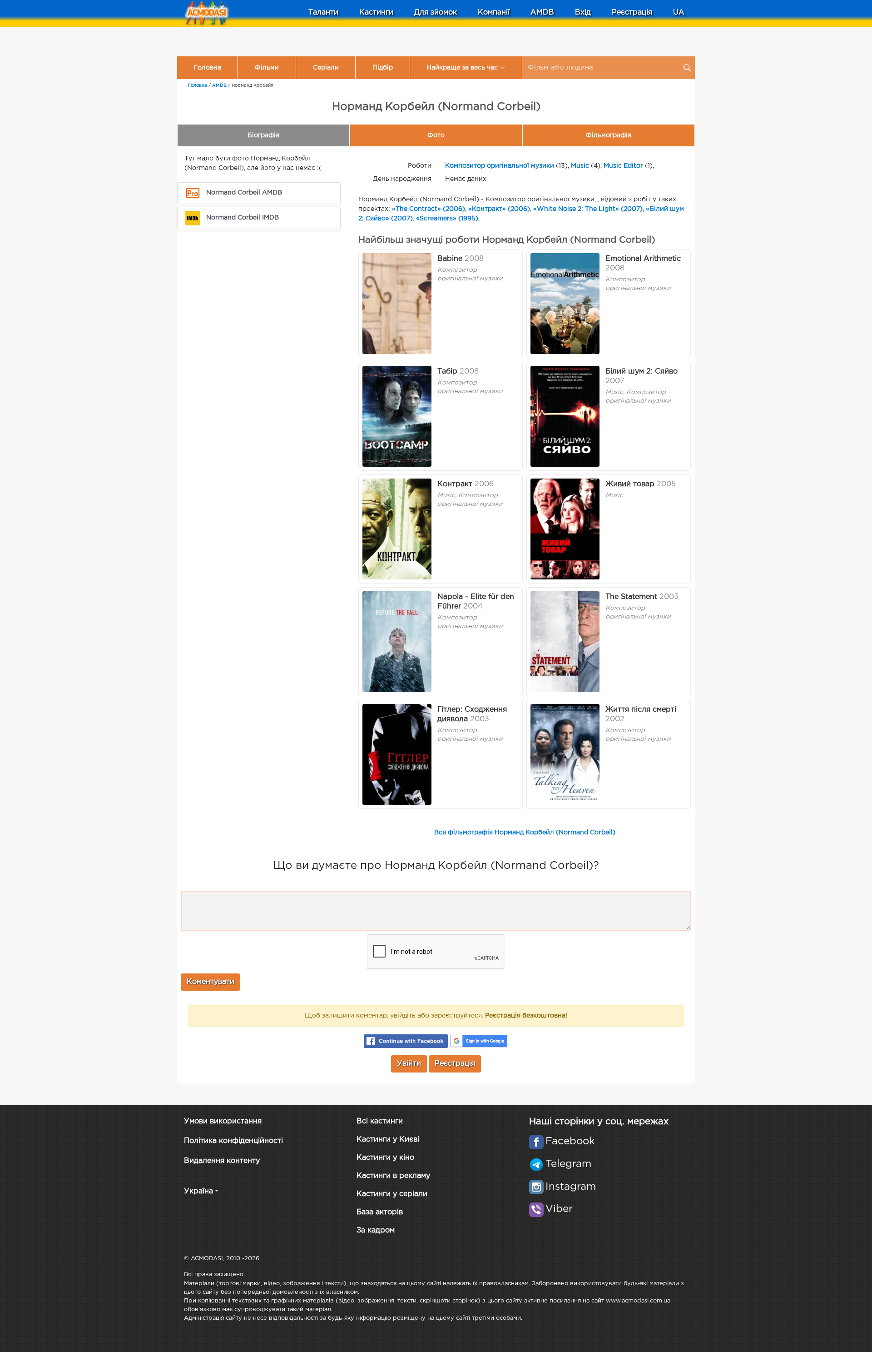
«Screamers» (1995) (447, 218)
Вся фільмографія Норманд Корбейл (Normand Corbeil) (524, 832)
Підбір (382, 67)
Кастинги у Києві (388, 1139)
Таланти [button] (323, 12)
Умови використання (223, 1121)
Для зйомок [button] (435, 12)
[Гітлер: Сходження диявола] (396, 754)
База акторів (380, 1212)
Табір (447, 371)
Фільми (267, 67)
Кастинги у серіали (392, 1194)
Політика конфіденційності (233, 1140)
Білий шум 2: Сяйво (641, 371)
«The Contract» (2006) (428, 209)
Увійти (409, 1063)
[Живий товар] (565, 529)
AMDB (542, 12)
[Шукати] (687, 67)
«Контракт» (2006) (499, 209)
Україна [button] (198, 1191)
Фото (436, 135)
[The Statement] (565, 641)
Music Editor (623, 166)
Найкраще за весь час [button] (462, 67)
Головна (207, 67)
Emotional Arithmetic (643, 258)
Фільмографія (608, 135)
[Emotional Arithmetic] (565, 303)
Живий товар (629, 484)
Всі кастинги (380, 1121)
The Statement (631, 597)
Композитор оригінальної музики (499, 166)
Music (580, 166)
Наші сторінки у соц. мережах (599, 1122)
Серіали (326, 67)
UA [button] (678, 12)
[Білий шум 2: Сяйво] (565, 416)
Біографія (263, 135)
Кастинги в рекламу (393, 1175)
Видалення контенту (222, 1160)
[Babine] (396, 303)
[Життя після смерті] (565, 754)
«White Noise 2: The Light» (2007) (588, 209)
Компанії (494, 12)
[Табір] (396, 416)
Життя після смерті (640, 709)
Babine (449, 258)
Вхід (583, 12)
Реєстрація (632, 12)
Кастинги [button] (376, 12)
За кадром (376, 1230)
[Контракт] (396, 529)
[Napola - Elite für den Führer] (396, 641)
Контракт (454, 484)
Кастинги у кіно (385, 1157)
